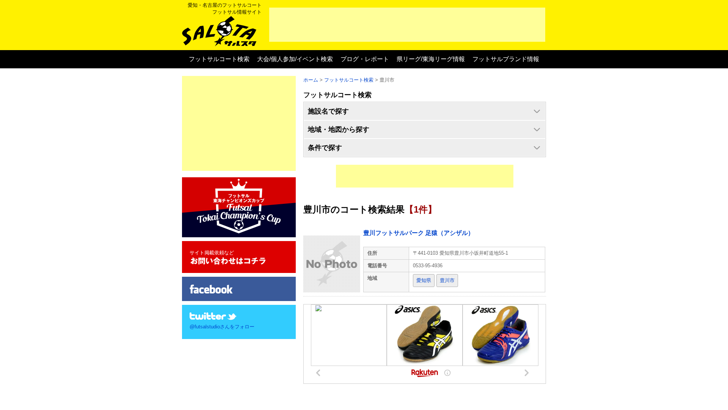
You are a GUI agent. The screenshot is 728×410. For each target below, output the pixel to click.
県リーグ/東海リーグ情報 (431, 59)
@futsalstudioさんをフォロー (222, 327)
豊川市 (447, 280)
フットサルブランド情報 (505, 59)
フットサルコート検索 (219, 59)
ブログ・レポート (364, 59)
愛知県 (423, 280)
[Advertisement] (407, 25)
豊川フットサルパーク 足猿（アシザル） (418, 233)
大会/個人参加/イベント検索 (295, 59)
